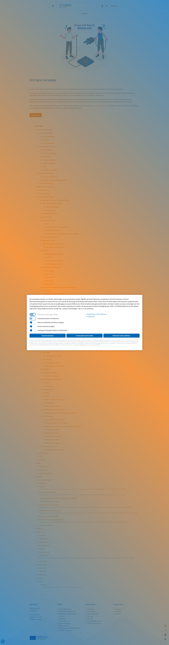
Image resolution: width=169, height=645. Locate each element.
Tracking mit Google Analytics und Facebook (52, 330)
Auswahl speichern (48, 336)
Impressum (91, 316)
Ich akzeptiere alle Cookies (84, 336)
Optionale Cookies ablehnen (121, 336)
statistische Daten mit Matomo (48, 318)
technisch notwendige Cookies (47, 314)
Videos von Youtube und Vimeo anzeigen (50, 322)
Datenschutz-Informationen (96, 314)
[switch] (32, 318)
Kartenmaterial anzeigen (46, 326)
